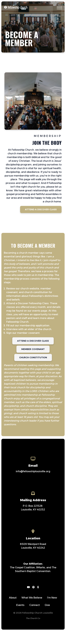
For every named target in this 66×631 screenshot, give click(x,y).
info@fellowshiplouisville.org (33, 471)
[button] (59, 7)
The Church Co (33, 618)
